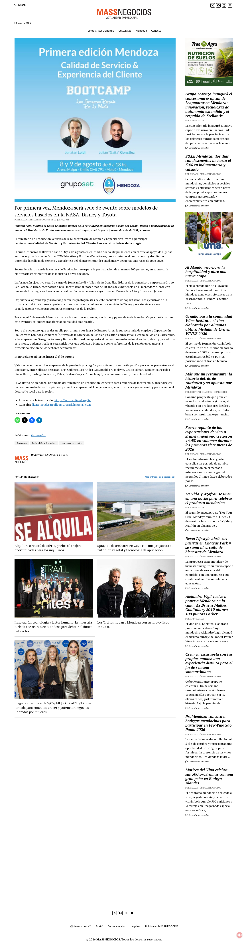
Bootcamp (22, 443)
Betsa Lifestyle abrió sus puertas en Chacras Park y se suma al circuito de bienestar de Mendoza (208, 545)
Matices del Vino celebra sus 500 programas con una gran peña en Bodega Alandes (209, 776)
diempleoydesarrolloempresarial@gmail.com (61, 405)
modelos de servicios (71, 443)
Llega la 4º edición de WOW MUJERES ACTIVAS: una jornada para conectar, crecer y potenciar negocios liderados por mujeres (53, 707)
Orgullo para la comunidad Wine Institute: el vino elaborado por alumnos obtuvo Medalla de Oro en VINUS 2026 (208, 325)
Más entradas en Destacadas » (160, 476)
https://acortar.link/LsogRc (72, 400)
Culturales (125, 30)
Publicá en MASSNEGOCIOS (161, 926)
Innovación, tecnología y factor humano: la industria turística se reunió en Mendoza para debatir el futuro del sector (53, 626)
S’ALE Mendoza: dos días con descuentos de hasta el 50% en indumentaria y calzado (208, 162)
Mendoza (141, 30)
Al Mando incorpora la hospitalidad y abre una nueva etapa (205, 271)
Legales (135, 926)
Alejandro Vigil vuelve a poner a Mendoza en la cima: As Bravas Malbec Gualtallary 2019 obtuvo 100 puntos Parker (206, 605)
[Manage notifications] (239, 935)
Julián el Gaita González (44, 443)
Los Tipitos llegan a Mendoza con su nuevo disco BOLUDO (133, 624)
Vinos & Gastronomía (101, 30)
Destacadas (38, 435)
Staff (99, 926)
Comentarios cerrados (198, 147)
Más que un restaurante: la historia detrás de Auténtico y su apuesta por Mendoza (208, 380)
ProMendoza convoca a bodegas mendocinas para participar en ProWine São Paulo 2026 (208, 723)
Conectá (156, 30)
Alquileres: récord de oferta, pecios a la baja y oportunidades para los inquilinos (48, 547)
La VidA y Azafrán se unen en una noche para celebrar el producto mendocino (208, 498)
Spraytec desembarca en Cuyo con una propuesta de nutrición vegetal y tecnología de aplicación (135, 547)
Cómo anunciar (116, 926)
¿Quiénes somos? (80, 926)
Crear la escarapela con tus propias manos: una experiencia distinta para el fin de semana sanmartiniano (208, 663)
